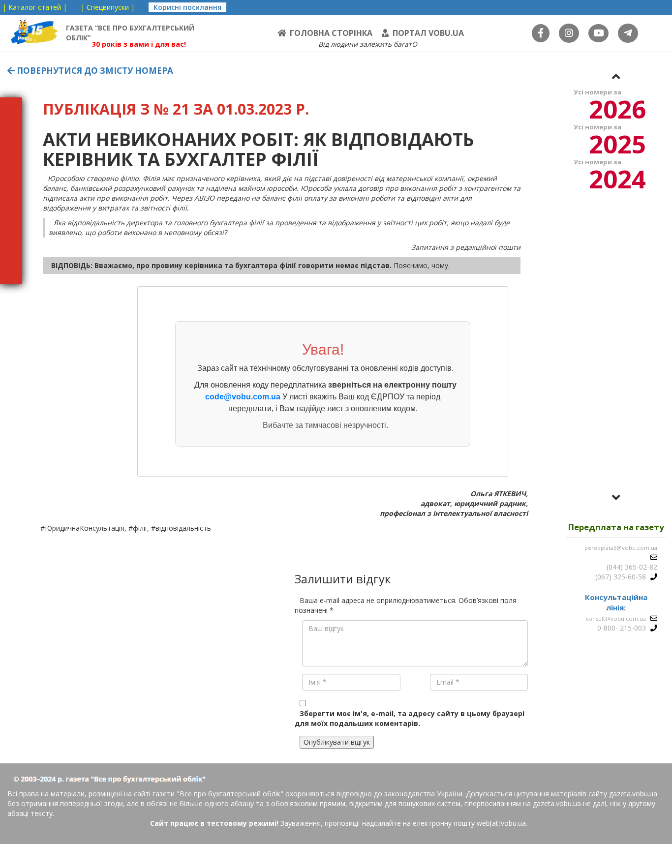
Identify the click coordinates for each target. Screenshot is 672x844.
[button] (616, 76)
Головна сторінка (331, 33)
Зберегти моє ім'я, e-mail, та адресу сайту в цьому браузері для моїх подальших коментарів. (409, 718)
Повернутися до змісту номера (94, 70)
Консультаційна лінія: (616, 602)
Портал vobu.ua (428, 33)
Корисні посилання (187, 7)
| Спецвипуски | (108, 7)
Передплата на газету (616, 527)
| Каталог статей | (34, 7)
